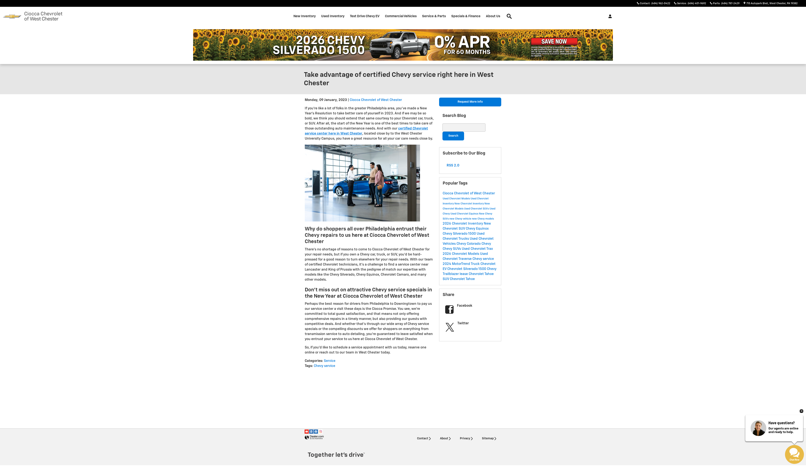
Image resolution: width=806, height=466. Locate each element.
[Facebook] (316, 431)
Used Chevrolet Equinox (464, 214)
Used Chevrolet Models (457, 199)
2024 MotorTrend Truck (461, 264)
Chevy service (324, 366)
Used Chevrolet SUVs (476, 209)
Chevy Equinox (477, 228)
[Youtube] (307, 431)
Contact (422, 438)
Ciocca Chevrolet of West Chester (376, 100)
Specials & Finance (465, 16)
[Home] (12, 16)
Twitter (463, 323)
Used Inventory (332, 16)
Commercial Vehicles (401, 16)
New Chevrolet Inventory (469, 204)
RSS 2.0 (452, 165)
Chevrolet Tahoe (462, 279)
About (444, 438)
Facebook (464, 306)
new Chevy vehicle (460, 219)
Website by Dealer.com (314, 437)
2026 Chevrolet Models (461, 254)
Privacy (465, 438)
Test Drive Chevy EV (364, 16)
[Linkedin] (311, 431)
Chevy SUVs (452, 249)
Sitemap (488, 438)
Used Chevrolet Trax (477, 249)
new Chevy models (483, 219)
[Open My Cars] (609, 16)
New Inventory (304, 16)
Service (329, 361)
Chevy (486, 244)
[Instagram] (320, 431)
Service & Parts (434, 16)
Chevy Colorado (469, 244)
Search (453, 135)
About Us (493, 16)
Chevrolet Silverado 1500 (467, 269)
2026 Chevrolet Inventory (463, 223)
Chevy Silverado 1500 (460, 234)
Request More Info (470, 101)
